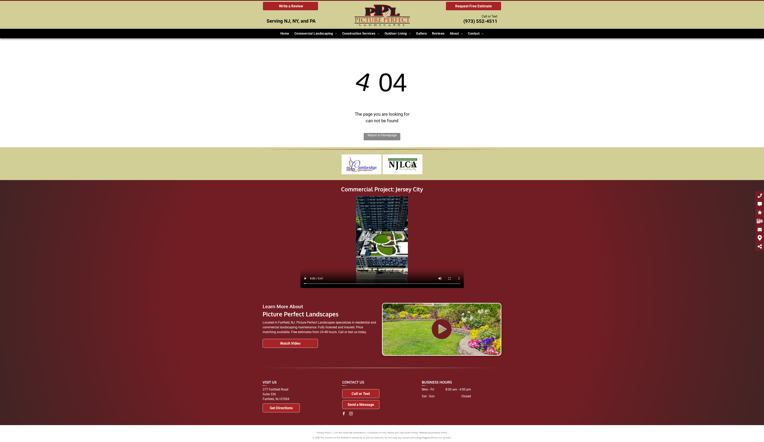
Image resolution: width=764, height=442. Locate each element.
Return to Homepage (382, 135)
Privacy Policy (324, 432)
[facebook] (343, 414)
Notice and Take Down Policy (403, 432)
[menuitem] (285, 33)
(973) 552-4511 (480, 21)
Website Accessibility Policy (433, 432)
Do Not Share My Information (350, 432)
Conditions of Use (376, 432)
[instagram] (351, 414)
